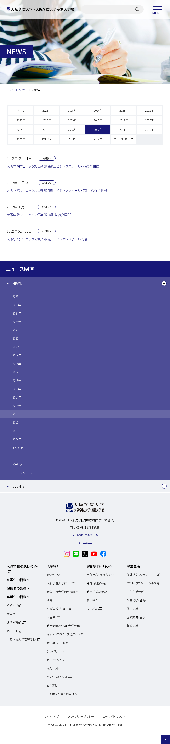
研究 (49, 600)
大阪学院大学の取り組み (62, 592)
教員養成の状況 (97, 592)
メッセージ (53, 575)
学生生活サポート (138, 592)
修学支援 (132, 609)
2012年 (98, 130)
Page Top (165, 739)
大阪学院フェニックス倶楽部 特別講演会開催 (39, 214)
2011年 (123, 130)
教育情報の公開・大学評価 (63, 626)
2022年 (149, 110)
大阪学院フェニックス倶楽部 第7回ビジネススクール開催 (47, 239)
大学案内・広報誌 (57, 643)
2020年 (46, 120)
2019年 (72, 120)
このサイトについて (114, 716)
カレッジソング (56, 660)
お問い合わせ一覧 (87, 535)
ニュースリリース (123, 139)
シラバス (92, 609)
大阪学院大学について (61, 583)
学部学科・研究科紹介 (100, 575)
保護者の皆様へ (18, 588)
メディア (97, 139)
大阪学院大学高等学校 (21, 639)
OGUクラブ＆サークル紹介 (143, 583)
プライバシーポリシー (81, 716)
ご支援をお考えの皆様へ (62, 694)
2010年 (149, 130)
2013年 (72, 130)
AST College (14, 631)
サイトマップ (51, 716)
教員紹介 (92, 600)
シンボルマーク (56, 651)
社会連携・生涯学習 (59, 609)
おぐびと (52, 685)
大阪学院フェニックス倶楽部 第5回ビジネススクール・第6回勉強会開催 (57, 190)
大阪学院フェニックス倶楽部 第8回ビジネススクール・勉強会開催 (53, 166)
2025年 (72, 110)
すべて (20, 110)
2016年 (149, 120)
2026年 (46, 110)
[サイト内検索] (137, 9)
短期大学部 (14, 605)
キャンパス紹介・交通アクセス (65, 634)
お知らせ (46, 139)
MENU (157, 13)
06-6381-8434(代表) (88, 527)
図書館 (51, 617)
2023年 (123, 110)
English (87, 542)
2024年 (98, 110)
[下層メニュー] (164, 283)
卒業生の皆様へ (18, 596)
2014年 (46, 130)
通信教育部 (14, 622)
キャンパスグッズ (57, 677)
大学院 (11, 614)
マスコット (53, 668)
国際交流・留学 (136, 617)
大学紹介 (53, 565)
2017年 (123, 120)
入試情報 (23, 565)
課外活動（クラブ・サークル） (144, 575)
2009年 (21, 139)
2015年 (21, 130)
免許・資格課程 (96, 583)
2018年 (98, 120)
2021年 (21, 120)
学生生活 (133, 565)
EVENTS (18, 486)
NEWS (17, 283)
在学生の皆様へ (18, 579)
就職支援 (132, 626)
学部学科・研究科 (99, 565)
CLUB (72, 139)
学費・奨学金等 (136, 600)
